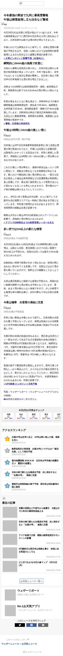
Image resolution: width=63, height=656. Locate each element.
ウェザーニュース (10, 643)
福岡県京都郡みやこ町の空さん (21, 399)
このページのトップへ (16, 639)
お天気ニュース (29, 643)
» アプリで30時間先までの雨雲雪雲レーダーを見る (29, 222)
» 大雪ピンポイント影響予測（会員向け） (24, 58)
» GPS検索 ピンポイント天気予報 (20, 384)
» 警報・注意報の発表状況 (17, 123)
